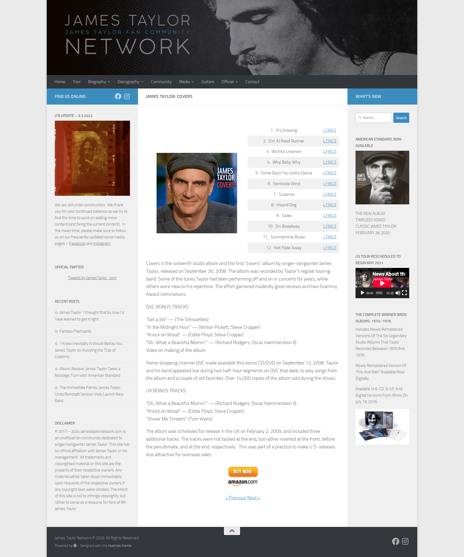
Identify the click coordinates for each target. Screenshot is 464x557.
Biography (97, 81)
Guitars (207, 81)
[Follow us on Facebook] (118, 96)
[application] (382, 283)
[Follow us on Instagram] (127, 96)
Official (228, 81)
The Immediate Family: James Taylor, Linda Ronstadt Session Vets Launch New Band (89, 394)
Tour (77, 81)
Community (161, 81)
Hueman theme (120, 546)
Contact (252, 81)
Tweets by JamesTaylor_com (92, 277)
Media (184, 81)
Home (60, 81)
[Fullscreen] (404, 293)
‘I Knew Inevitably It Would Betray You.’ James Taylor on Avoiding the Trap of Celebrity (89, 350)
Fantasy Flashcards (75, 331)
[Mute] (398, 293)
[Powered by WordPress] (75, 545)
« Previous (235, 498)
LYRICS (329, 130)
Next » (253, 498)
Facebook (77, 243)
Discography (128, 81)
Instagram (101, 243)
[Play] (362, 293)
